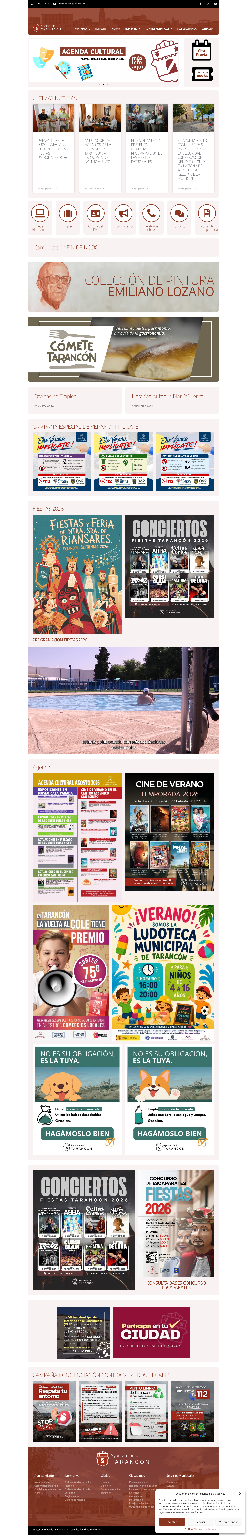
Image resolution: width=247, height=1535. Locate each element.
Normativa (101, 28)
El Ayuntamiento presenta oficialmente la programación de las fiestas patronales (146, 151)
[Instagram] (208, 4)
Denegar (200, 1521)
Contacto (207, 28)
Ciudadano (131, 28)
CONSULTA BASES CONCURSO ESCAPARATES (176, 1285)
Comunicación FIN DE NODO (66, 247)
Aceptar (172, 1521)
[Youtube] (215, 4)
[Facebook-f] (200, 4)
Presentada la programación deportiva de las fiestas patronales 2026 (53, 149)
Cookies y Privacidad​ (194, 1529)
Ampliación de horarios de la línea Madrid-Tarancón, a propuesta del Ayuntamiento (98, 151)
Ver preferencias (228, 1521)
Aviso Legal (211, 1529)
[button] (240, 1493)
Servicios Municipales (157, 28)
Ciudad (116, 28)
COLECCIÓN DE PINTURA (149, 279)
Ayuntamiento (82, 28)
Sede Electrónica (187, 28)
